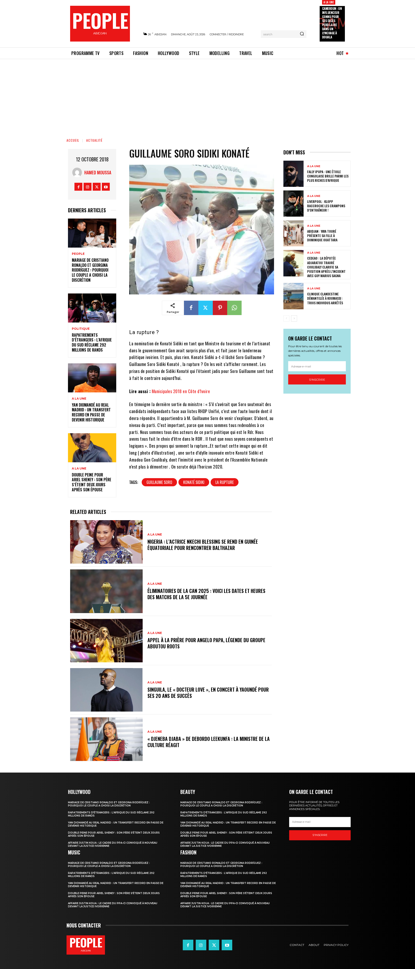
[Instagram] (88, 187)
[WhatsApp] (234, 308)
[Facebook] (78, 187)
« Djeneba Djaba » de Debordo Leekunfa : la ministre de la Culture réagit (208, 742)
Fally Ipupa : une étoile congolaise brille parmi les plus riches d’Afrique (327, 176)
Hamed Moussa (97, 172)
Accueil (73, 140)
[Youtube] (106, 187)
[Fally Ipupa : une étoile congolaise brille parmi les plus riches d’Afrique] (293, 174)
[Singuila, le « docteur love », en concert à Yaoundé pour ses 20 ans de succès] (106, 690)
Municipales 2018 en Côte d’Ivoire (181, 391)
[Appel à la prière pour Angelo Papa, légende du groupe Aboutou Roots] (106, 640)
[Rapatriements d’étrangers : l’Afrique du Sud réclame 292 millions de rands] (92, 308)
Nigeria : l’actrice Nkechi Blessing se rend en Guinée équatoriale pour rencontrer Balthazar (202, 544)
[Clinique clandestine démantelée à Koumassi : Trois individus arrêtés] (293, 296)
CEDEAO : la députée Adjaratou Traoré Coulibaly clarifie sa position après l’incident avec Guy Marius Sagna (326, 267)
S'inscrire (317, 379)
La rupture (224, 482)
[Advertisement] (207, 95)
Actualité (94, 140)
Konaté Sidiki (193, 482)
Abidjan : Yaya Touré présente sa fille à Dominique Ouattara (322, 235)
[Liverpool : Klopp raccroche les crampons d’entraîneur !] (293, 203)
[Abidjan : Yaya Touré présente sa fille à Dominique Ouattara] (293, 233)
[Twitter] (97, 187)
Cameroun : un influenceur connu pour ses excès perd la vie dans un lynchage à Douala (332, 22)
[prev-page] (286, 318)
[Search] (301, 34)
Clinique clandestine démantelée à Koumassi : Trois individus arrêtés (325, 298)
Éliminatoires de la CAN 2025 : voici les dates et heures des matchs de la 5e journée (206, 594)
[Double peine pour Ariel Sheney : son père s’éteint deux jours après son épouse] (92, 447)
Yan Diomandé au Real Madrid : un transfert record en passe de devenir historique (91, 412)
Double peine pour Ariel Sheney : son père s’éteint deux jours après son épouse (91, 482)
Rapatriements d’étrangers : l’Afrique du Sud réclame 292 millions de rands (92, 342)
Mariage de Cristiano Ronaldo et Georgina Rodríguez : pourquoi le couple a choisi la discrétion (90, 270)
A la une (328, 2)
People (78, 253)
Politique (81, 328)
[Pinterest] (220, 308)
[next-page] (294, 318)
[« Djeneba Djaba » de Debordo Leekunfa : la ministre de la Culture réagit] (106, 739)
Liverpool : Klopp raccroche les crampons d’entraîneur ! (326, 206)
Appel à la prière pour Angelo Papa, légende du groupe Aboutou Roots (206, 643)
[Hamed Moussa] (78, 172)
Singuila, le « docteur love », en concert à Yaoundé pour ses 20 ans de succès (208, 692)
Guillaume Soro (159, 482)
